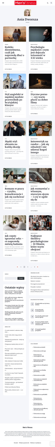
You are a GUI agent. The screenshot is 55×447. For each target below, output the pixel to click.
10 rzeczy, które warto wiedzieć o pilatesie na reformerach (42, 323)
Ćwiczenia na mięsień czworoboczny (40, 379)
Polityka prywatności (24, 442)
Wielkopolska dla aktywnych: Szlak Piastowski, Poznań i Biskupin (14, 313)
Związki (6, 44)
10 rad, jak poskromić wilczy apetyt (41, 316)
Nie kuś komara (9, 358)
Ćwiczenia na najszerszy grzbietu (41, 390)
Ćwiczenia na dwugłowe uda (41, 365)
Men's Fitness (27, 427)
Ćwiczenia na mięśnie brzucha (40, 385)
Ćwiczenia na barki (39, 347)
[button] (3, 3)
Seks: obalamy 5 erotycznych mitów (14, 361)
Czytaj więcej (8, 69)
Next (37, 267)
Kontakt (16, 442)
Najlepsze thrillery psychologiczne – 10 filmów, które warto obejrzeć (39, 242)
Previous (17, 267)
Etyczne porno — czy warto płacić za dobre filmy (39, 98)
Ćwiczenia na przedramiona (38, 399)
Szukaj (6, 274)
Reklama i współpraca (35, 442)
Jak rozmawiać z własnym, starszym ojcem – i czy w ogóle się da (40, 194)
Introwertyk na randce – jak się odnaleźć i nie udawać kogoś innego (40, 147)
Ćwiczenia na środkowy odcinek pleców (41, 409)
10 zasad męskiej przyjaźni (40, 329)
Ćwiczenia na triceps (40, 417)
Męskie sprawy (34, 44)
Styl (6, 91)
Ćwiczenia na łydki (39, 375)
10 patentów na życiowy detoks (42, 304)
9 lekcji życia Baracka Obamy (12, 387)
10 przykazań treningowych (39, 310)
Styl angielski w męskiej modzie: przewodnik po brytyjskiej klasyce (14, 100)
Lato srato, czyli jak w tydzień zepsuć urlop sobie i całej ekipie (14, 319)
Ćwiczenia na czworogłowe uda (39, 355)
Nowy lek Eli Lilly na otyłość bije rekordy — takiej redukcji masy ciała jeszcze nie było (14, 292)
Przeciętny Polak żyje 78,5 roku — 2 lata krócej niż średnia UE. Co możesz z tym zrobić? (14, 307)
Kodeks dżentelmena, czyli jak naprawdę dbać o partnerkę (14, 53)
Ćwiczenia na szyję (39, 413)
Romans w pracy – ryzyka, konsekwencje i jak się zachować (14, 192)
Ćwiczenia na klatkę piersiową (40, 371)
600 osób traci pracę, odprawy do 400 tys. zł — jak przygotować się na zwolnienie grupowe (14, 299)
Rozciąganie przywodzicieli (38, 284)
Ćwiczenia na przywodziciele (38, 404)
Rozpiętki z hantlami (36, 287)
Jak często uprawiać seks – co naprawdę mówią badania (14, 240)
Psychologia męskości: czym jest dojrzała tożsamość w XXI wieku (40, 53)
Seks (32, 91)
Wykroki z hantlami (35, 281)
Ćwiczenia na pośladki (40, 394)
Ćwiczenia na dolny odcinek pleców (39, 360)
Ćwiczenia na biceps (40, 351)
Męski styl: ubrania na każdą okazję (12, 144)
